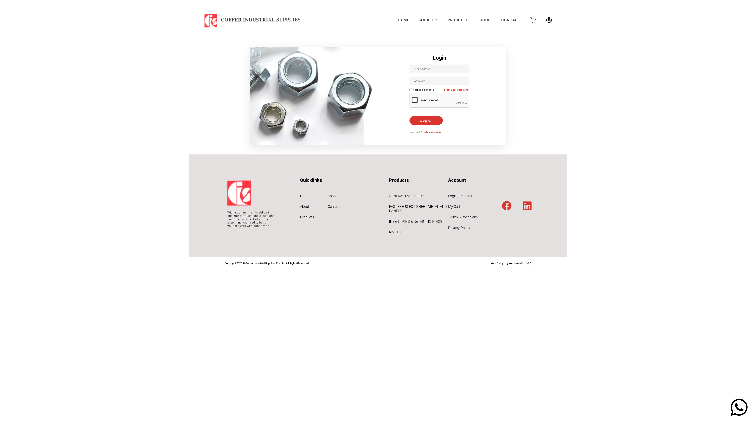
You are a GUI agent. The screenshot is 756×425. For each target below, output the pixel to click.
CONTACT (511, 20)
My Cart (454, 206)
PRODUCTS (458, 20)
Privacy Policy (459, 228)
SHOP (485, 20)
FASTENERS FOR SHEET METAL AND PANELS (418, 208)
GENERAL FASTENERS (406, 196)
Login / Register (460, 196)
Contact (334, 206)
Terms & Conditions (463, 217)
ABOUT (427, 20)
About (304, 206)
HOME (404, 20)
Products (307, 217)
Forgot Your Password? (456, 90)
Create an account (431, 132)
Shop (332, 196)
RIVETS (395, 232)
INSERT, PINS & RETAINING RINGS (415, 221)
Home (304, 196)
